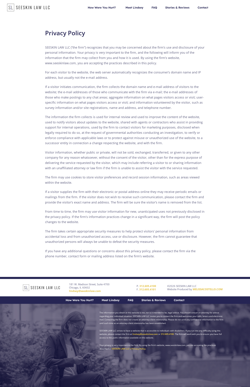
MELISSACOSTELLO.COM (208, 289)
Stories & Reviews (177, 7)
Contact (203, 7)
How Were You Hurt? (102, 7)
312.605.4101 (147, 289)
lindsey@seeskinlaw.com (85, 291)
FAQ (154, 7)
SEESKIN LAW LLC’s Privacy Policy (129, 348)
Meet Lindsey (134, 7)
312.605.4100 (147, 286)
